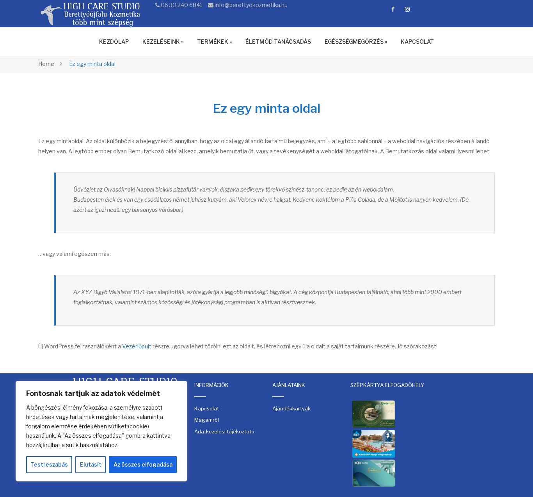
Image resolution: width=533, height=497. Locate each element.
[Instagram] (407, 9)
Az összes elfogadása (143, 464)
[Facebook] (392, 9)
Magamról (206, 420)
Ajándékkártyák (291, 408)
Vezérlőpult (136, 346)
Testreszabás (49, 464)
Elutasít (90, 464)
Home (46, 63)
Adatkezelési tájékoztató (224, 431)
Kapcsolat (206, 408)
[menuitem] (114, 42)
